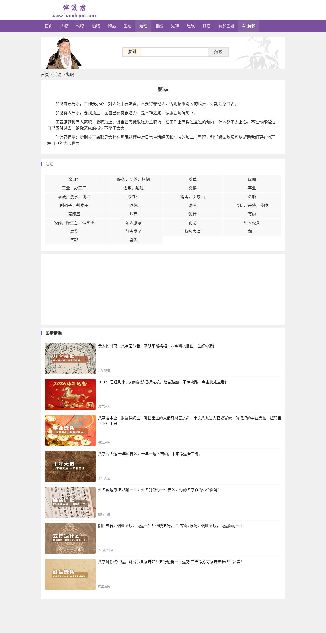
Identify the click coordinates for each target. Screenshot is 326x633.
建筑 (191, 26)
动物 (80, 26)
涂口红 (74, 179)
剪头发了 (133, 231)
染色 (133, 240)
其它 (206, 26)
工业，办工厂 (74, 188)
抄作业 (133, 197)
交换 (192, 188)
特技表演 (192, 231)
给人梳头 (252, 223)
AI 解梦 (248, 26)
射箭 (192, 223)
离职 (70, 74)
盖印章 (74, 214)
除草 (192, 179)
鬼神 (175, 26)
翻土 (252, 231)
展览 (74, 231)
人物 (64, 26)
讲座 (192, 205)
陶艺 (133, 214)
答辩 (74, 240)
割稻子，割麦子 (74, 205)
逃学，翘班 (133, 188)
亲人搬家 (133, 223)
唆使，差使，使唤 (252, 205)
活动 (143, 26)
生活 (128, 26)
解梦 (218, 52)
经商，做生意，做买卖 (74, 223)
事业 (252, 188)
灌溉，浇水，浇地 (74, 197)
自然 (159, 26)
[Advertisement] (163, 289)
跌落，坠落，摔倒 (133, 179)
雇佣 (252, 179)
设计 (192, 214)
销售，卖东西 (192, 197)
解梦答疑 (226, 26)
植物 (96, 26)
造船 (252, 197)
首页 (49, 26)
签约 (252, 214)
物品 (112, 26)
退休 (133, 205)
